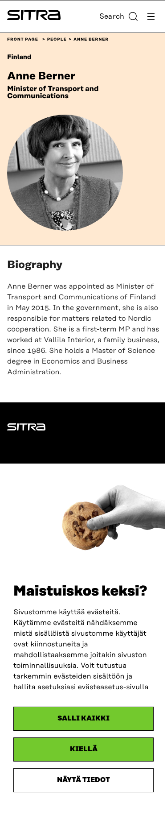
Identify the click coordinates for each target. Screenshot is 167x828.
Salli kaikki (83, 718)
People (57, 39)
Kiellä (84, 749)
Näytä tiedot (83, 780)
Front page (22, 39)
